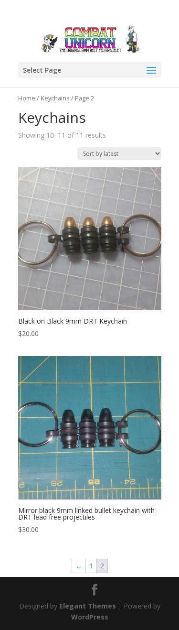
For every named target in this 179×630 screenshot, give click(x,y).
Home (26, 98)
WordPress (89, 616)
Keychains (55, 98)
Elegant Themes (87, 605)
